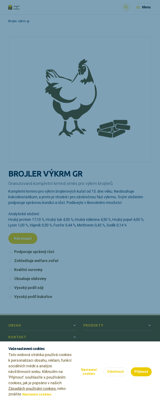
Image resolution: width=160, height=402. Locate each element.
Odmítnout (115, 372)
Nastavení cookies (89, 372)
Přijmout (141, 372)
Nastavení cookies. (37, 394)
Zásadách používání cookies (32, 388)
